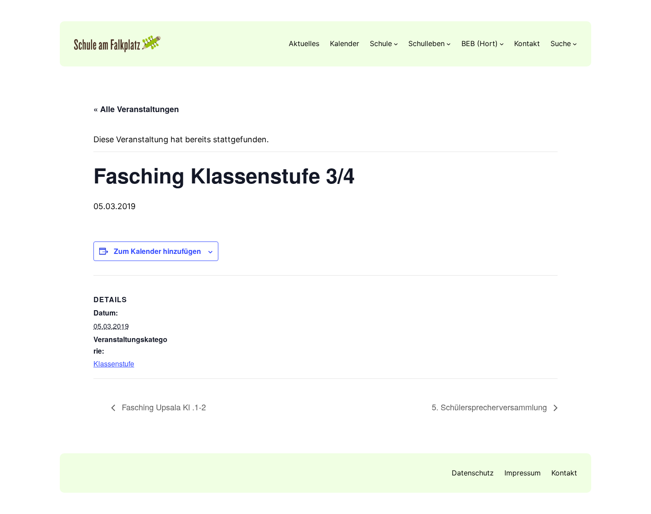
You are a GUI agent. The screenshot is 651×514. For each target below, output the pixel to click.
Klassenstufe (113, 363)
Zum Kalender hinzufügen (157, 251)
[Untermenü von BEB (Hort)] (502, 44)
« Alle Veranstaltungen (136, 109)
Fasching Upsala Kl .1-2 (163, 407)
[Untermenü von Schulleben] (448, 44)
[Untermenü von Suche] (575, 44)
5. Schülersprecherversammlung (490, 407)
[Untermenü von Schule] (396, 44)
